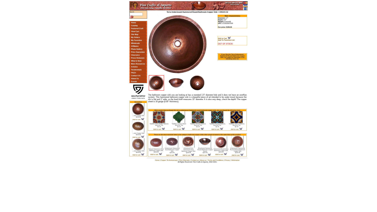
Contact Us (135, 76)
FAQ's (133, 73)
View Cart (135, 31)
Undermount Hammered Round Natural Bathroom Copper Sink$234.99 (237, 150)
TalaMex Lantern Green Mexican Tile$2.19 (179, 125)
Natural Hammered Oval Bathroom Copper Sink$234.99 (156, 150)
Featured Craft (137, 29)
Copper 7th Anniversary (169, 160)
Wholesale (135, 43)
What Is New (136, 61)
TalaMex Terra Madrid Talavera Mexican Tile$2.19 (159, 125)
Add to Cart (223, 38)
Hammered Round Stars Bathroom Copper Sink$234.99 (221, 150)
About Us (135, 79)
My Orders (135, 37)
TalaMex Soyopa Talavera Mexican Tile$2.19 (217, 125)
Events (134, 82)
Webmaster (235, 160)
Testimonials (136, 70)
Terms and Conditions (215, 160)
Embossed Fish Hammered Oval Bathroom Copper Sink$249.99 (188, 150)
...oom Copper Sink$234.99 (138, 116)
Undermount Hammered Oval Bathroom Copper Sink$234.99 (172, 150)
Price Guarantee (138, 52)
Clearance (135, 55)
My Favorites (136, 40)
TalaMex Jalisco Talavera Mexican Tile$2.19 (236, 125)
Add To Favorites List (226, 40)
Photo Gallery (136, 49)
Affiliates (135, 46)
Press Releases (137, 58)
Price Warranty (184, 160)
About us (203, 160)
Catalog (134, 26)
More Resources (138, 64)
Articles (134, 67)
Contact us (195, 160)
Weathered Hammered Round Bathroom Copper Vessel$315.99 (205, 150)
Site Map (134, 34)
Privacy (227, 160)
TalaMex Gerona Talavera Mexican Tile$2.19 (198, 125)
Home (133, 23)
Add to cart (137, 119)
